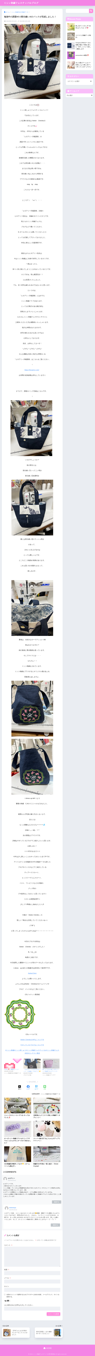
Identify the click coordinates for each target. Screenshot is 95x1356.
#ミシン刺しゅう (20, 1050)
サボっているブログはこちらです (32, 1045)
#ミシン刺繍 (9, 1050)
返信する (56, 1202)
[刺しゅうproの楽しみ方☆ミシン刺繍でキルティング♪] (51, 1064)
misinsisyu (12, 1207)
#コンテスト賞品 (34, 1053)
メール (7, 1278)
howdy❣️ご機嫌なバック (11, 1069)
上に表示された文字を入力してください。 (19, 1305)
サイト (6, 1286)
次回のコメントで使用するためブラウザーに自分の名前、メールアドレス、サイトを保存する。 (32, 1296)
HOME (49, 1348)
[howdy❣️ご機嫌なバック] (12, 1063)
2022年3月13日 (12, 1180)
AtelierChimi (32, 973)
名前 (6, 1269)
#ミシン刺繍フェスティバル (36, 1050)
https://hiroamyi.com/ (31, 370)
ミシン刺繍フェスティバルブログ (21, 2)
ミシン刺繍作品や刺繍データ (50, 1094)
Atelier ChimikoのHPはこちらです (32, 1040)
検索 (91, 11)
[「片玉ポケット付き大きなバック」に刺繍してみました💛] (32, 1064)
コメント (8, 1245)
